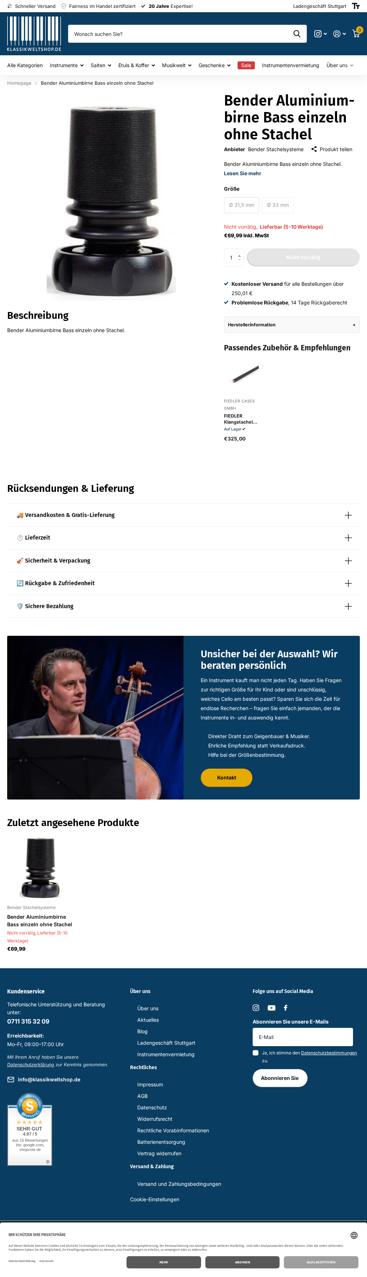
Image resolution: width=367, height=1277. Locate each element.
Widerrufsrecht (154, 1119)
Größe (231, 189)
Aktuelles (148, 1020)
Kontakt (226, 777)
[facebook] (285, 1008)
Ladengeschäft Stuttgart (166, 1043)
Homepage (19, 83)
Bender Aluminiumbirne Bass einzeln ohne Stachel (39, 920)
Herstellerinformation (252, 324)
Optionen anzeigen (241, 386)
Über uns (147, 1008)
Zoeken (297, 34)
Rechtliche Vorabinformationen (173, 1130)
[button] (241, 251)
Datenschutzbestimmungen (329, 1052)
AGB (142, 1096)
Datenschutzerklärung (30, 1064)
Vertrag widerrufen (159, 1153)
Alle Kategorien (25, 65)
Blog (142, 1031)
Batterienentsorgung (161, 1142)
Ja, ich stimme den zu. (309, 1056)
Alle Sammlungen (67, 65)
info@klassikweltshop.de (49, 1079)
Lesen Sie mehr (242, 173)
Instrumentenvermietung (290, 65)
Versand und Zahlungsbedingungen (179, 1184)
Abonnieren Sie (280, 1078)
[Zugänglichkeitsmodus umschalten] (356, 6)
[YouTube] (271, 1008)
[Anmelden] (339, 34)
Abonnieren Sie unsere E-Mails (291, 1022)
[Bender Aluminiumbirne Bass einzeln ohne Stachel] (40, 866)
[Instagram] (256, 1008)
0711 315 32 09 (28, 1021)
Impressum (150, 1084)
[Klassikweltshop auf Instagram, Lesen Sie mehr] (320, 34)
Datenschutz (152, 1107)
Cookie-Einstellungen (154, 1199)
